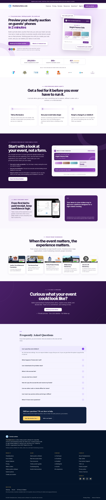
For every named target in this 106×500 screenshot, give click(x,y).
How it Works (9, 458)
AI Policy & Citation (21, 489)
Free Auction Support (84, 461)
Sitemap (8, 489)
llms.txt (13, 489)
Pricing (54, 6)
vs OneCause (58, 456)
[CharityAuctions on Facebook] (83, 478)
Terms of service (83, 471)
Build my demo (91, 6)
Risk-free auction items (36, 458)
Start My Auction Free (31, 418)
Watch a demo (9, 466)
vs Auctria (57, 466)
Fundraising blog (34, 466)
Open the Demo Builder (18, 179)
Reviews (60, 6)
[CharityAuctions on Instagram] (87, 478)
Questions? (74, 6)
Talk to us (81, 464)
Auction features (10, 461)
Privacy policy (82, 469)
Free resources (34, 461)
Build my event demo (53, 309)
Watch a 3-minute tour (39, 43)
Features (48, 6)
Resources (67, 6)
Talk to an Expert (47, 418)
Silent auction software (36, 456)
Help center (82, 458)
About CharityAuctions (84, 456)
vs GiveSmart (58, 458)
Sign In (81, 6)
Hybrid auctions (10, 471)
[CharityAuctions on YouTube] (90, 478)
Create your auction (11, 474)
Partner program (83, 466)
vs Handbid (57, 461)
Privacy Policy (86, 497)
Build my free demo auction (19, 43)
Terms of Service (96, 497)
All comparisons (59, 469)
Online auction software (12, 469)
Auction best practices (36, 469)
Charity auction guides (36, 464)
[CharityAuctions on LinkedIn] (80, 478)
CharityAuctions (10, 456)
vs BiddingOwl (58, 464)
